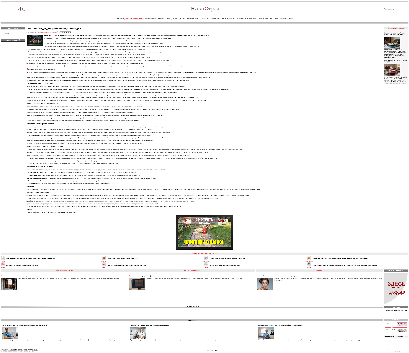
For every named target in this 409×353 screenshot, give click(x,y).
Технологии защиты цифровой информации (143, 276)
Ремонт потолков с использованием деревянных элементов (20, 276)
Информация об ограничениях (18, 349)
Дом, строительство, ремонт (134, 18)
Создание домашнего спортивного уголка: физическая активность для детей (30, 258)
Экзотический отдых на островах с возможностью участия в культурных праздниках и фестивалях (345, 265)
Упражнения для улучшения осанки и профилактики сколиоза (149, 325)
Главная (6, 33)
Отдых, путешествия (228, 18)
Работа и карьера (250, 18)
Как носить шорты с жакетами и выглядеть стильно (22, 265)
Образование (216, 18)
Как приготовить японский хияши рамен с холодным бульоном (394, 33)
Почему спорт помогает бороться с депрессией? (225, 265)
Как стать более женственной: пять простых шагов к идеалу (276, 276)
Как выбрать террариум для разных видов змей (123, 258)
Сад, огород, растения (265, 18)
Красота (182, 18)
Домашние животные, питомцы (155, 18)
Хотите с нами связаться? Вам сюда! (396, 310)
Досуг (169, 18)
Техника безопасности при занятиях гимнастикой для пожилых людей (280, 325)
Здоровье (175, 18)
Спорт (276, 18)
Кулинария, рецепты (193, 18)
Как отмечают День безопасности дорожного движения (227, 258)
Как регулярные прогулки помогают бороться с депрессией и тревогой (24, 325)
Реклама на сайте (32, 349)
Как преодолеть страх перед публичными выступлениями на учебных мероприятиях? (340, 258)
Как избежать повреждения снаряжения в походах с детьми (127, 265)
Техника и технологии (286, 18)
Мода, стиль (206, 18)
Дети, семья (120, 18)
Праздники (240, 18)
